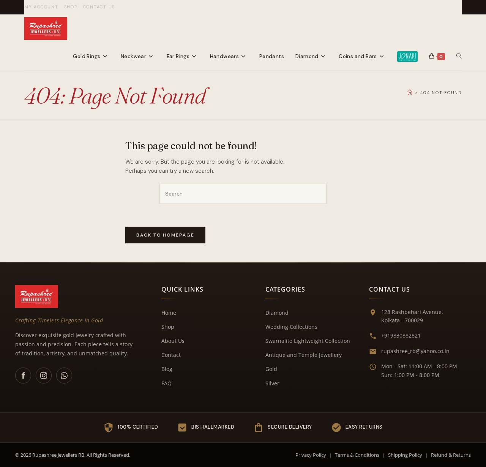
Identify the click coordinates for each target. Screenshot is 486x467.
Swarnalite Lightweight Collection (307, 340)
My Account (41, 6)
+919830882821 (401, 335)
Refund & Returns (451, 454)
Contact (171, 354)
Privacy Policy (310, 454)
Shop (70, 6)
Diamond (277, 312)
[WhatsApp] (64, 375)
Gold (271, 368)
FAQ (166, 383)
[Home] (410, 92)
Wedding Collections (291, 326)
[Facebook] (23, 375)
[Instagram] (44, 375)
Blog (166, 368)
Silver (272, 383)
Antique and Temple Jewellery (303, 354)
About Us (173, 340)
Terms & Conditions (357, 454)
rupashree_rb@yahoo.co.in (415, 351)
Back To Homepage (165, 235)
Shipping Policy (405, 454)
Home (168, 312)
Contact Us (99, 6)
